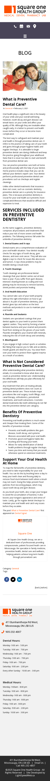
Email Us (39, 762)
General (8, 108)
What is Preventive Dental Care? (25, 510)
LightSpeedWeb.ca (25, 775)
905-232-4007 (13, 631)
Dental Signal (21, 513)
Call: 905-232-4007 (25, 765)
